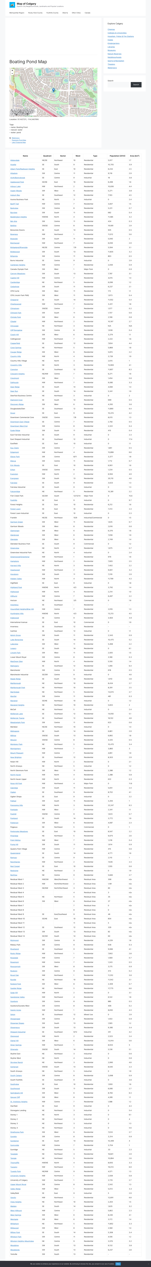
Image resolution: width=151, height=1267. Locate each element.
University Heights (17, 1176)
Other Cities (76, 13)
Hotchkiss (14, 605)
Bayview (13, 213)
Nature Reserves (114, 54)
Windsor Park (15, 1237)
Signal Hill (14, 1041)
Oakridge (14, 788)
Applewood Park (17, 182)
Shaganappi (15, 1019)
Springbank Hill (16, 1093)
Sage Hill (14, 993)
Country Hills (15, 356)
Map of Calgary (26, 3)
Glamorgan (14, 531)
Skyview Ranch (16, 1062)
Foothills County (52, 13)
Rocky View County (35, 13)
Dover (12, 413)
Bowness (14, 234)
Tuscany (13, 1167)
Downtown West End (19, 426)
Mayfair (13, 696)
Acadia (13, 165)
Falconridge (15, 491)
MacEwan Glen (16, 661)
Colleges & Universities (117, 33)
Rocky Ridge (15, 953)
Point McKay (15, 840)
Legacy (13, 648)
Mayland (13, 701)
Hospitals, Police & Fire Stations (121, 36)
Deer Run (14, 391)
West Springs (15, 1215)
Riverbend (14, 949)
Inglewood (14, 618)
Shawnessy (15, 1028)
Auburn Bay (15, 195)
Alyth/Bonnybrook (17, 178)
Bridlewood (15, 252)
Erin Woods (15, 465)
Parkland (14, 818)
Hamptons (14, 561)
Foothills (13, 500)
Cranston (14, 369)
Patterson (14, 823)
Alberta (65, 13)
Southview (14, 1084)
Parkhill (13, 814)
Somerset (14, 1067)
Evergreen (14, 478)
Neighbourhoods (114, 57)
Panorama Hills (16, 805)
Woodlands (15, 1250)
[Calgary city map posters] (23, 115)
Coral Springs (15, 348)
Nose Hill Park (16, 783)
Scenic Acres (15, 1010)
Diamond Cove (16, 400)
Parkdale (14, 810)
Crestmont (14, 378)
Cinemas (111, 29)
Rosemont (14, 962)
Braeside (14, 239)
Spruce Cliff (15, 1097)
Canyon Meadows (17, 274)
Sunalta (13, 1137)
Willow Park (15, 1232)
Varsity (13, 1198)
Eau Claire (14, 448)
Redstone (14, 871)
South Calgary (16, 1076)
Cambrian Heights (17, 265)
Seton (12, 1014)
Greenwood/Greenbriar (19, 557)
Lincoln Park (15, 653)
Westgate (14, 1219)
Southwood (15, 1089)
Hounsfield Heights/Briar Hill (22, 609)
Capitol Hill (14, 278)
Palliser (13, 801)
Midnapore (14, 731)
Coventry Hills (16, 365)
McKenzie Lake (16, 714)
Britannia (14, 256)
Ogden (13, 792)
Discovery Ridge (17, 404)
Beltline (13, 226)
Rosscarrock (15, 967)
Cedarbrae (14, 287)
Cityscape (14, 326)
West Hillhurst (16, 1211)
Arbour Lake (15, 186)
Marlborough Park (17, 688)
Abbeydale (14, 160)
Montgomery (15, 749)
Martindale (14, 692)
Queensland (15, 853)
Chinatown (14, 308)
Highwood (14, 592)
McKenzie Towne (17, 718)
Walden (13, 1206)
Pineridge (14, 836)
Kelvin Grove (15, 635)
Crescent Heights (17, 374)
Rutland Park (15, 984)
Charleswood (15, 304)
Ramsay (13, 858)
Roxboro (13, 971)
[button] (53, 90)
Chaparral (14, 300)
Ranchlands (15, 862)
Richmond (14, 940)
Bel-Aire (13, 221)
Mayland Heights (17, 705)
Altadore (13, 173)
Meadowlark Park (17, 722)
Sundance (14, 1141)
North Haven (15, 775)
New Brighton (16, 757)
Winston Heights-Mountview (22, 1241)
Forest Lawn (15, 509)
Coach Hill (14, 335)
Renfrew (13, 875)
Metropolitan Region (16, 13)
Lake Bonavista (16, 640)
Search (110, 81)
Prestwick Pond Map (19, 140)
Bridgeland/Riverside (19, 247)
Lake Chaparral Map (19, 142)
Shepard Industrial (17, 1032)
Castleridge (15, 282)
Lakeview (14, 644)
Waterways (16, 138)
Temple (13, 1158)
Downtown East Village (19, 422)
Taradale (14, 1154)
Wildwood (14, 1228)
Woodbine (14, 1245)
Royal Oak (14, 975)
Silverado (14, 1049)
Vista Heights (15, 1202)
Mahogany (14, 666)
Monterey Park (16, 744)
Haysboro (14, 574)
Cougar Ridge (16, 352)
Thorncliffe (14, 1163)
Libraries (111, 47)
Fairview (13, 483)
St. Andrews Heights (18, 1102)
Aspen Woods (16, 191)
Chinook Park (15, 313)
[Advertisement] (53, 36)
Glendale (14, 539)
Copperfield (15, 343)
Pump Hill (14, 844)
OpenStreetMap (88, 116)
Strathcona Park (17, 1132)
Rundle (13, 980)
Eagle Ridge (15, 430)
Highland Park (16, 587)
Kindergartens (113, 43)
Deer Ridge (15, 387)
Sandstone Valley (17, 997)
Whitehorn (14, 1224)
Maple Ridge (15, 679)
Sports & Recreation (116, 61)
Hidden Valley (16, 579)
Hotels (110, 40)
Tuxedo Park (15, 1171)
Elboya (13, 461)
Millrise (13, 736)
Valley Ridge (15, 1189)
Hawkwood (15, 570)
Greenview (14, 548)
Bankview (14, 208)
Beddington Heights (18, 217)
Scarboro (14, 1001)
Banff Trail (14, 204)
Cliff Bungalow (16, 330)
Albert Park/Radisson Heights (22, 169)
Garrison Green (16, 522)
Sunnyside (14, 1145)
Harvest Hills (15, 566)
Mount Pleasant (16, 753)
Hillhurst (13, 596)
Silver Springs (16, 1045)
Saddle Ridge (15, 988)
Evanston (14, 474)
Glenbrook (14, 535)
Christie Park (15, 317)
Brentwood (14, 243)
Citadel (13, 321)
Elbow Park (15, 457)
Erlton (12, 470)
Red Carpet (15, 866)
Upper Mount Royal (18, 1184)
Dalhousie (14, 382)
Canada (87, 13)
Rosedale (14, 958)
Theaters (111, 64)
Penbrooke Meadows (19, 831)
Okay (118, 1264)
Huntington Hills (17, 614)
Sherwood (14, 1036)
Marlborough (15, 683)
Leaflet (82, 116)
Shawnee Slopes (17, 1023)
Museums (112, 50)
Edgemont (14, 452)
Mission (13, 740)
